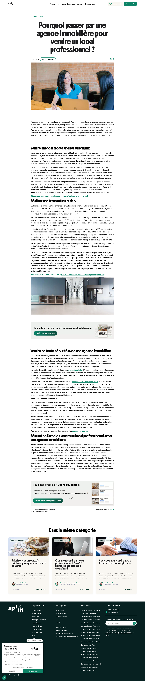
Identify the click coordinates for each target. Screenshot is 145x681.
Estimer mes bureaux (75, 4)
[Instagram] (18, 675)
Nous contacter (116, 4)
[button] (4, 677)
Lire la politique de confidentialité (13, 664)
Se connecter (130, 4)
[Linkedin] (9, 675)
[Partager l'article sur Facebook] (113, 59)
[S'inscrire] (134, 623)
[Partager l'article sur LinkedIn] (111, 59)
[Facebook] (14, 675)
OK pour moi (33, 671)
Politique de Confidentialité (123, 632)
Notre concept (90, 4)
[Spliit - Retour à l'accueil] (11, 4)
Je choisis (12, 671)
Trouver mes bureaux (58, 4)
